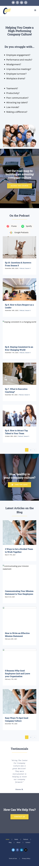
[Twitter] (13, 849)
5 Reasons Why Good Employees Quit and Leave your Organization (20, 658)
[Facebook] (17, 849)
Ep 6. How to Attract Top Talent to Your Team (20, 415)
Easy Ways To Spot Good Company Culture (20, 701)
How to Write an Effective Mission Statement (20, 618)
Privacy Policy (26, 858)
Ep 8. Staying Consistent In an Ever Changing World (20, 332)
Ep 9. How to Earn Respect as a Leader (20, 289)
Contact (28, 842)
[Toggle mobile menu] (35, 10)
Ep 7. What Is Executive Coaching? (20, 374)
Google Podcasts (21, 232)
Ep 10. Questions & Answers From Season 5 (20, 247)
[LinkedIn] (21, 849)
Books (16, 839)
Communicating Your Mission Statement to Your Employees (20, 576)
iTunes (14, 226)
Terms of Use (13, 858)
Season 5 (28, 268)
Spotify (29, 226)
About (18, 842)
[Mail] (25, 849)
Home (7, 839)
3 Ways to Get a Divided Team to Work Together (20, 533)
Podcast (22, 268)
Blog (10, 842)
